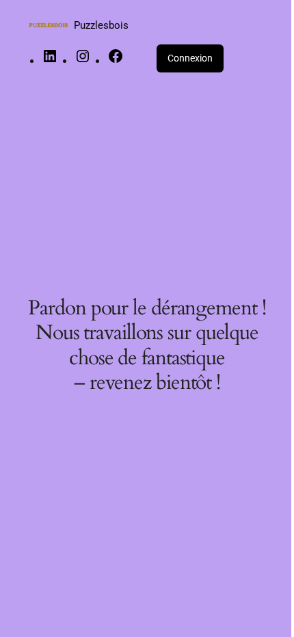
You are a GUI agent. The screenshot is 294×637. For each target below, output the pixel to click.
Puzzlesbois (101, 25)
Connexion (190, 58)
